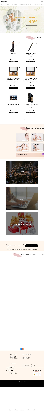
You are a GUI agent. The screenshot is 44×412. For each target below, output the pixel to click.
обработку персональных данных (30, 249)
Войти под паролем (13, 357)
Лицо (18, 134)
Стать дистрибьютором (26, 358)
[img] (22, 137)
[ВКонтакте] (21, 349)
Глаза (33, 134)
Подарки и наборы (22, 154)
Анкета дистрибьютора (26, 357)
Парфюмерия (35, 144)
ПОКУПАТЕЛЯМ (13, 354)
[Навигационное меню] (42, 1)
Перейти (25, 140)
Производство (12, 366)
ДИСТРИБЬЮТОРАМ (27, 354)
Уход (18, 144)
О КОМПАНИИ (13, 363)
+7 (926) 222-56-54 (13, 356)
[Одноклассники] (23, 349)
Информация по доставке (14, 358)
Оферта (36, 371)
